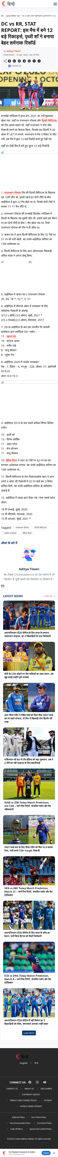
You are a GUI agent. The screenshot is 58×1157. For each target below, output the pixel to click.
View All (48, 596)
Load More (29, 1032)
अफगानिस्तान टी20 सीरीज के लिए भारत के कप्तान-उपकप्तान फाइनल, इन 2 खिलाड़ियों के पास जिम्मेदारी (27, 634)
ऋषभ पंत (11, 336)
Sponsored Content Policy (41, 1129)
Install (46, 1153)
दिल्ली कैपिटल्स (49, 120)
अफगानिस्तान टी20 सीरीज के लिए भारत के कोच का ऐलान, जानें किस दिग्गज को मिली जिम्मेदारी (27, 934)
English (24, 1063)
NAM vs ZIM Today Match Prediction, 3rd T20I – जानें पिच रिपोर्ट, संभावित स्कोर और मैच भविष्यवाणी (27, 806)
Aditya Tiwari (14, 51)
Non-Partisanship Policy (20, 1123)
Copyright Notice (31, 1094)
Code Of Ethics (16, 1129)
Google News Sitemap (31, 1106)
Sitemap (48, 1100)
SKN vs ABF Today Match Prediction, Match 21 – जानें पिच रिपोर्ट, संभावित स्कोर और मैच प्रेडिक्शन (28, 892)
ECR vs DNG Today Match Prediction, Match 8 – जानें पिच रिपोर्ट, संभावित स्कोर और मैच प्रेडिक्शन (27, 979)
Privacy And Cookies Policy (23, 1100)
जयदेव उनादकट (10, 533)
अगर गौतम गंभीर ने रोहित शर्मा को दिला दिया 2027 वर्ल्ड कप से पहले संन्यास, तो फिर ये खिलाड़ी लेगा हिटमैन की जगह (28, 718)
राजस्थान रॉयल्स (12, 192)
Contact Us (12, 1088)
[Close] (54, 1153)
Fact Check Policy (38, 1117)
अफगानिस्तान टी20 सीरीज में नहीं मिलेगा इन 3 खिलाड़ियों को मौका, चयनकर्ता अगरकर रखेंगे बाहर (26, 1022)
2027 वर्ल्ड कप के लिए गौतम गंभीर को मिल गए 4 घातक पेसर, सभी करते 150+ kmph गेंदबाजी (28, 848)
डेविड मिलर (11, 460)
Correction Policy (44, 1123)
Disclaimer (46, 1088)
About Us (29, 1088)
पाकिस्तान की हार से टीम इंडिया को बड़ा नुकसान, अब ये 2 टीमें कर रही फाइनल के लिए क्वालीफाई (28, 761)
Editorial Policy (18, 1117)
